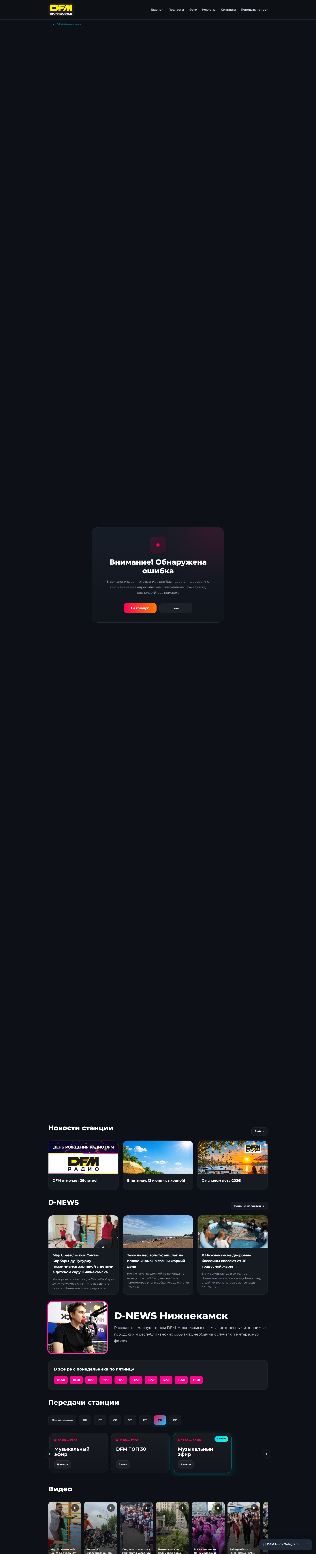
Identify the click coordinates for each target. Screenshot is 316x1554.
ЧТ (130, 1420)
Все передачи (62, 1420)
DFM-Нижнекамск (69, 24)
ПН (85, 1420)
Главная (157, 9)
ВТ (100, 1420)
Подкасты (176, 9)
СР (115, 1420)
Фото (193, 9)
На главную (140, 608)
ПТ (145, 1420)
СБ (160, 1420)
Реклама (209, 9)
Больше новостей (247, 1206)
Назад (176, 608)
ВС (175, 1420)
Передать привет (254, 9)
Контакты (228, 9)
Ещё (258, 1131)
